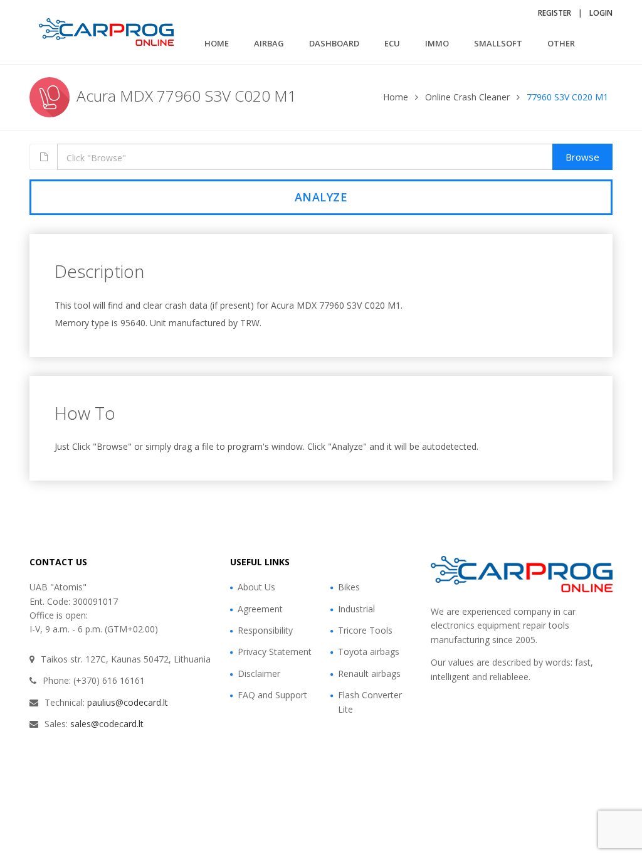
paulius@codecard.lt (127, 702)
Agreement (260, 609)
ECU (392, 43)
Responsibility (265, 630)
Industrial (356, 609)
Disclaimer (259, 673)
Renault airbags (369, 673)
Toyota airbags (368, 651)
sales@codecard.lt (107, 724)
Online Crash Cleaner (467, 97)
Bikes (349, 587)
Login (601, 13)
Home (216, 43)
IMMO (437, 43)
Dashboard (334, 43)
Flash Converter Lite (370, 702)
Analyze (321, 197)
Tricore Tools (365, 630)
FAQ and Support (272, 695)
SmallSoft (498, 43)
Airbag (269, 43)
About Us (256, 587)
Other (561, 43)
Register (554, 13)
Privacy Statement (275, 651)
